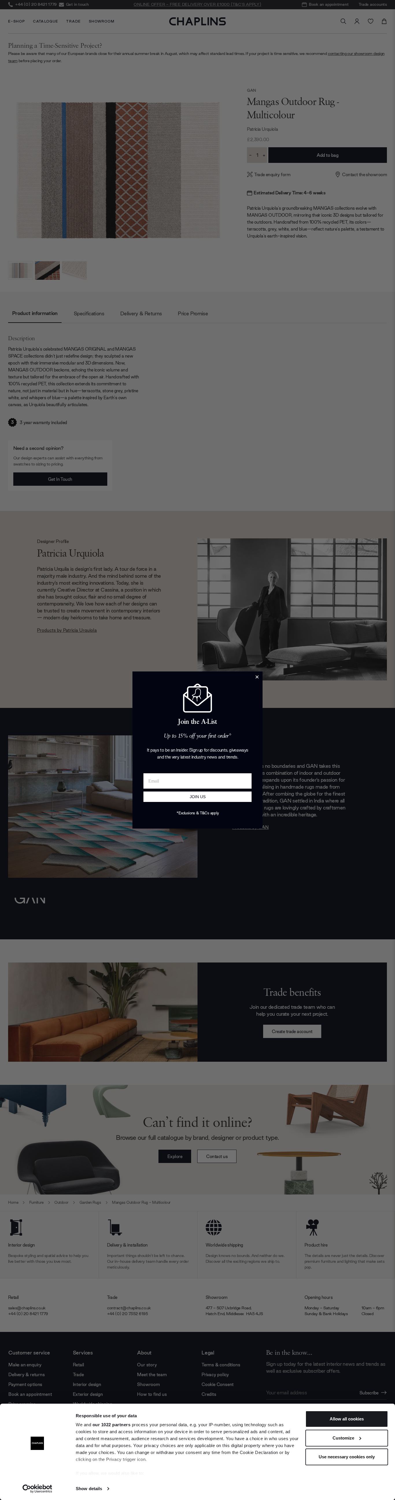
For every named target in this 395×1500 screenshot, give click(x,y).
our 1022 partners (112, 1424)
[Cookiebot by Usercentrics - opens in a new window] (37, 1488)
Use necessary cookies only (347, 1456)
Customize (343, 1437)
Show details (89, 1488)
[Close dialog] (257, 677)
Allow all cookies (347, 1418)
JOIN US (198, 796)
